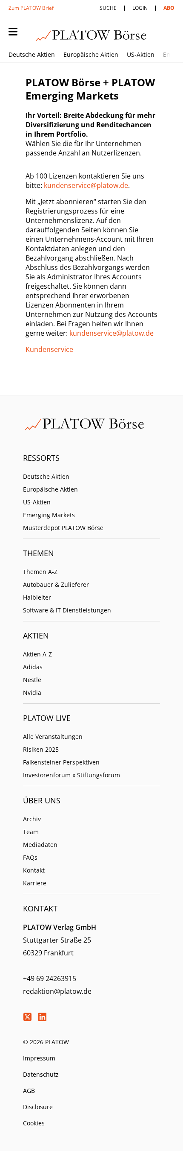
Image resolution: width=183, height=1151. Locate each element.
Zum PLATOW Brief (31, 8)
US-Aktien (140, 54)
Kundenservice (49, 349)
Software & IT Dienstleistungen (67, 610)
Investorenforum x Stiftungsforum (71, 775)
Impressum (39, 1058)
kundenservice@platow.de (86, 185)
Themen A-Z (40, 572)
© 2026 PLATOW (46, 1042)
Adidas (33, 667)
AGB (29, 1091)
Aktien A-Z (37, 654)
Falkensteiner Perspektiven (61, 762)
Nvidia (32, 692)
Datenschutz (41, 1074)
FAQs (30, 857)
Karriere (34, 883)
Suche (108, 8)
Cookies (34, 1123)
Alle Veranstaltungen (53, 736)
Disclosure (38, 1107)
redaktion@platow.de (57, 991)
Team (31, 832)
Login (140, 8)
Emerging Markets (49, 515)
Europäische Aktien (90, 54)
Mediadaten (40, 845)
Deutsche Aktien (32, 54)
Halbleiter (37, 597)
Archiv (32, 819)
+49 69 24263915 (49, 978)
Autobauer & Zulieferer (56, 584)
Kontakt (34, 870)
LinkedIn (42, 1017)
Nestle (32, 680)
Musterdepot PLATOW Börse (63, 528)
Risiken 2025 (41, 749)
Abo (168, 8)
